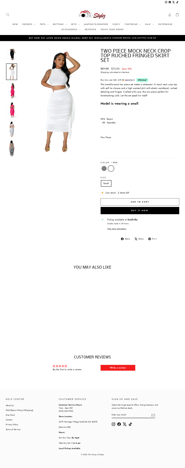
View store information (116, 228)
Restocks (90, 29)
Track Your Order (112, 29)
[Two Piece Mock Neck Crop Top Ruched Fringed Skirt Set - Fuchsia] (30, 334)
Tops (43, 24)
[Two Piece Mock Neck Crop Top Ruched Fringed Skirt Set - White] (34, 334)
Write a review (118, 367)
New (15, 24)
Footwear (132, 24)
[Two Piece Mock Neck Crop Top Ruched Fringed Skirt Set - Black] (26, 334)
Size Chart (10, 414)
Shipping (105, 72)
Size (103, 177)
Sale (148, 24)
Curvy (116, 24)
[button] (140, 80)
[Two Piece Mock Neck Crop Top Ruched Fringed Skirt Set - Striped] (22, 334)
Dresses (27, 24)
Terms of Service (13, 429)
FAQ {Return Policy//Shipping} (19, 410)
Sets (74, 24)
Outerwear (165, 24)
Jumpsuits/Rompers (96, 24)
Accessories (69, 29)
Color (109, 162)
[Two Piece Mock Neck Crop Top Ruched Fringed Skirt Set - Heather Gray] (18, 334)
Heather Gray (104, 168)
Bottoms (59, 24)
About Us (10, 405)
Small (106, 183)
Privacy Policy (12, 424)
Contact (9, 419)
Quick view (26, 314)
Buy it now (139, 210)
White (111, 168)
